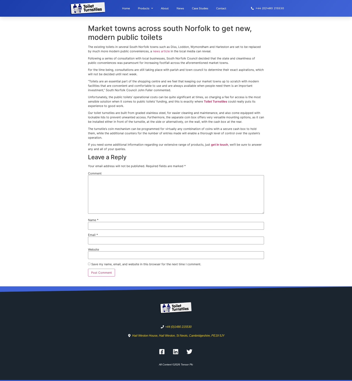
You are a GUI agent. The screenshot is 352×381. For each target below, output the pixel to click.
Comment (95, 173)
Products (143, 8)
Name (93, 219)
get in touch (219, 144)
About (165, 8)
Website (93, 249)
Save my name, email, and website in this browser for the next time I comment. (146, 264)
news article (161, 51)
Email (93, 234)
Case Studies (200, 8)
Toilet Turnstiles (215, 101)
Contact (221, 8)
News (180, 8)
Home (126, 8)
